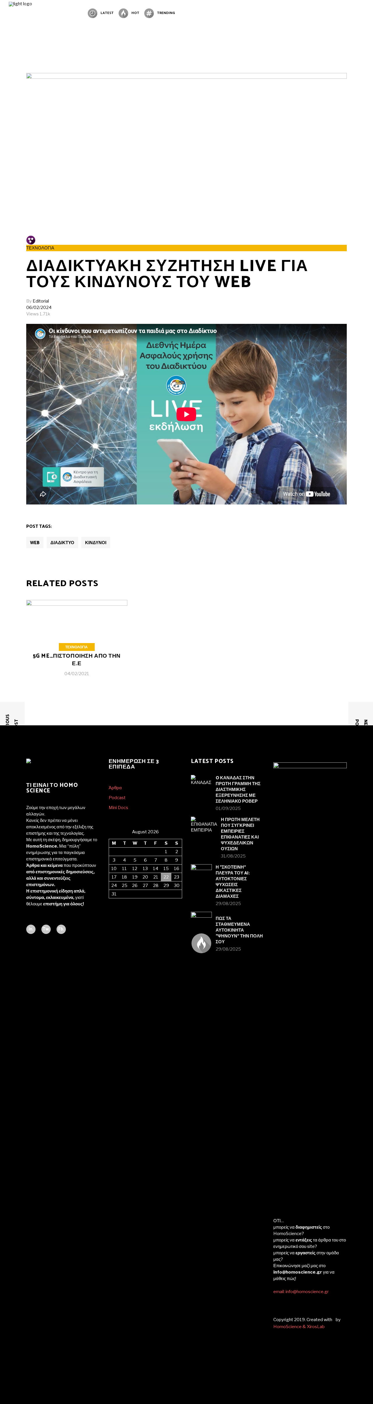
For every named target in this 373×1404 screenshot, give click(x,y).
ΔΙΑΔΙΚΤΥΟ (62, 542)
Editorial (41, 301)
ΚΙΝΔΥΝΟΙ (95, 542)
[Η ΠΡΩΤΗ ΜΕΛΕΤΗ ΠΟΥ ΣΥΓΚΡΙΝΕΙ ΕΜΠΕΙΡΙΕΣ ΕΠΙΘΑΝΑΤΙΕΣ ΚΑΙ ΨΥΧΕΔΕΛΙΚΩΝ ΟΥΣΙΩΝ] (204, 830)
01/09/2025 (228, 808)
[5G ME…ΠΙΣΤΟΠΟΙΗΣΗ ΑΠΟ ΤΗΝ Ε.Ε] (76, 642)
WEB (35, 542)
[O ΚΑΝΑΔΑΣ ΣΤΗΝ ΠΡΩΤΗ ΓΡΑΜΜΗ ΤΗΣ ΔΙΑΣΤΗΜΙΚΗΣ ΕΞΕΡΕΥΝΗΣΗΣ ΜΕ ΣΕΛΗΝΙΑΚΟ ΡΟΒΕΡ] (201, 785)
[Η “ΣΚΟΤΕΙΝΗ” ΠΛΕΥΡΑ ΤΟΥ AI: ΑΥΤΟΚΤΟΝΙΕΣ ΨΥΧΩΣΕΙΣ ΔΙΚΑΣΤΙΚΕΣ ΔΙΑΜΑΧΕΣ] (201, 874)
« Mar (114, 901)
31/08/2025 (233, 856)
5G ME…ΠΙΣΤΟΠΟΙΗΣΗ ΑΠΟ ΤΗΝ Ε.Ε (77, 660)
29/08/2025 (228, 903)
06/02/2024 (39, 307)
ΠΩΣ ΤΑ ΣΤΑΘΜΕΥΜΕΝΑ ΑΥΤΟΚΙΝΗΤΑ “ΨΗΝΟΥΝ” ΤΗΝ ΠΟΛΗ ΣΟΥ (239, 930)
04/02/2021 (76, 673)
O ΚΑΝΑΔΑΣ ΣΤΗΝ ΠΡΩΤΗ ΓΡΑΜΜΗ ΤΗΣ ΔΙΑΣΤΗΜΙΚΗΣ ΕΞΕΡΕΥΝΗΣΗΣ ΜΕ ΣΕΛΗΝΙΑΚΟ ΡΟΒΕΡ (238, 789)
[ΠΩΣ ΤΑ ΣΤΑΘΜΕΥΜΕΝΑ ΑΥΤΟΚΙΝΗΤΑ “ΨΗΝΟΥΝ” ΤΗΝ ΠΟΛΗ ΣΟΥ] (201, 922)
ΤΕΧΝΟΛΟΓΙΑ (40, 248)
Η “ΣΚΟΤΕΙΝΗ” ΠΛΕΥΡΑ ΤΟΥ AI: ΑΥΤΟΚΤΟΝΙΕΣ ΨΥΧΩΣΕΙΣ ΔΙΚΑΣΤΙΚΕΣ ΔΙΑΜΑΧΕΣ (233, 882)
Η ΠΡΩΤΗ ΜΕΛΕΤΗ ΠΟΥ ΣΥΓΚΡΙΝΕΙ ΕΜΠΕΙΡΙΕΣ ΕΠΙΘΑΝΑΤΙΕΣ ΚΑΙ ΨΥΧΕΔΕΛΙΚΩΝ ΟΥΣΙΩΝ (240, 834)
